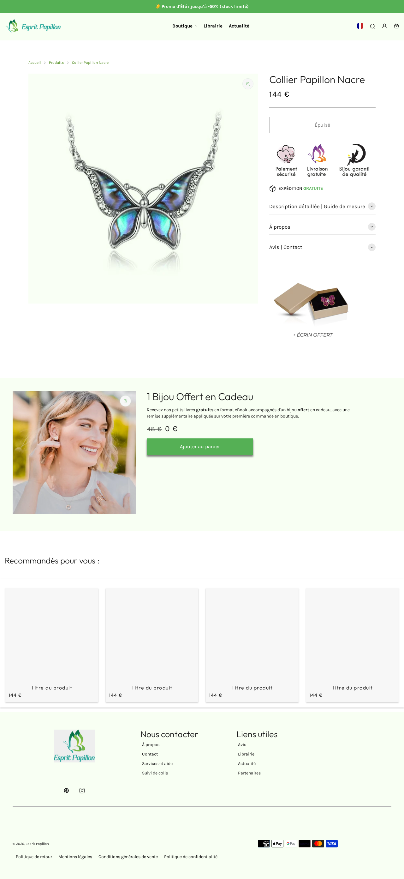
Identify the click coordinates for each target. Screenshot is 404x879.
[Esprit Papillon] (33, 26)
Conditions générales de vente (128, 856)
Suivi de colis (155, 773)
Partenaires (249, 773)
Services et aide (157, 763)
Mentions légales (75, 856)
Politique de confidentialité (190, 856)
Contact (150, 754)
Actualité (247, 763)
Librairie (246, 754)
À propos (150, 744)
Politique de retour (34, 856)
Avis (242, 744)
